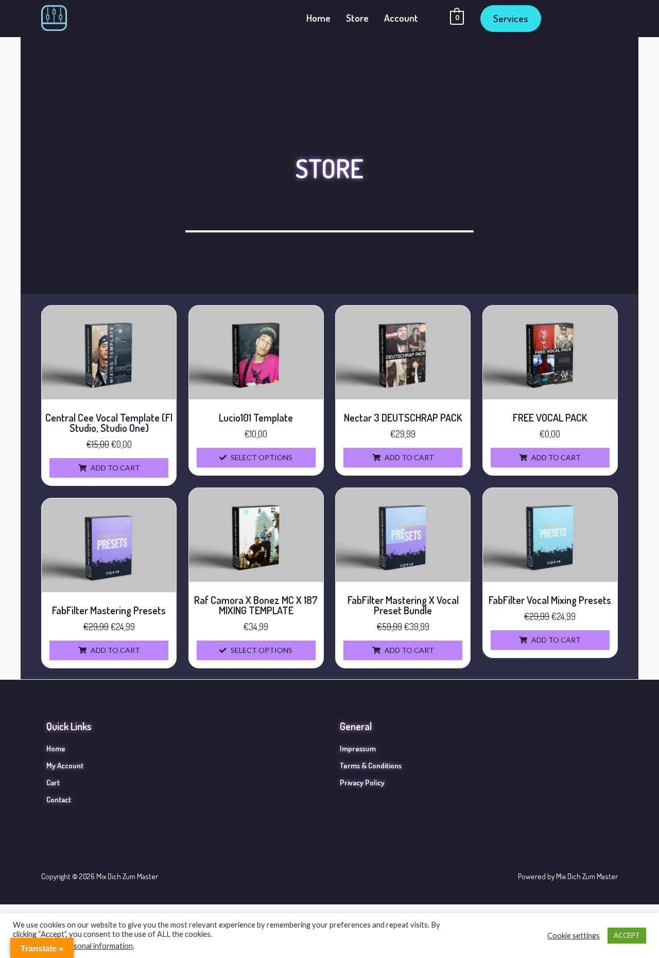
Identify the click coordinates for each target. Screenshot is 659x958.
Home (318, 17)
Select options (261, 457)
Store (357, 17)
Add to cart (115, 467)
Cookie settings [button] (573, 935)
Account (401, 17)
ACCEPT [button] (627, 935)
